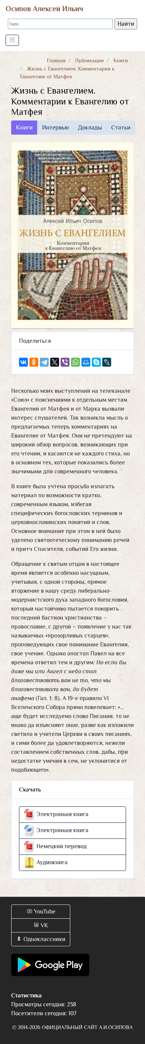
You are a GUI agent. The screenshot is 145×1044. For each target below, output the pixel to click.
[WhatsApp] (75, 362)
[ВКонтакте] (23, 362)
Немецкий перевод (61, 846)
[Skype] (96, 362)
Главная (56, 60)
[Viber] (65, 362)
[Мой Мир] (85, 362)
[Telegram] (44, 362)
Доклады (90, 127)
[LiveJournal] (106, 362)
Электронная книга (61, 814)
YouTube (43, 911)
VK (43, 925)
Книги (120, 60)
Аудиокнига (51, 862)
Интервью (55, 127)
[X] (54, 362)
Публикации (89, 60)
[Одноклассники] (33, 362)
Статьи (120, 127)
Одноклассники (43, 939)
